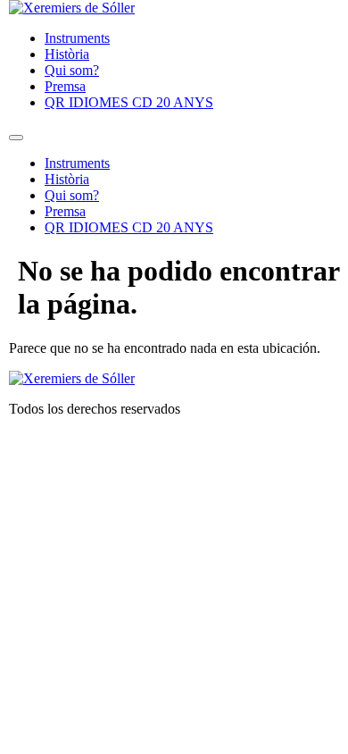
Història (67, 54)
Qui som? (72, 70)
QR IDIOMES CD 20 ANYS (129, 102)
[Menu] (16, 137)
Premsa (65, 86)
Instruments (77, 38)
